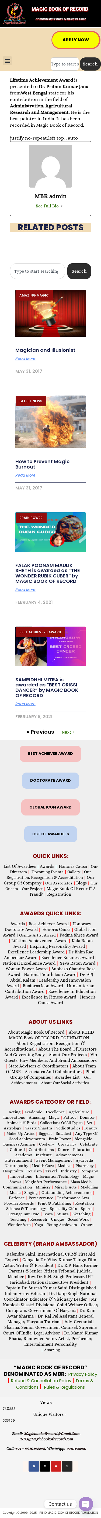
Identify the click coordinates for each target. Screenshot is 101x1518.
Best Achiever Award (49, 923)
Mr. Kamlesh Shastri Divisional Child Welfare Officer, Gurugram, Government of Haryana (50, 1305)
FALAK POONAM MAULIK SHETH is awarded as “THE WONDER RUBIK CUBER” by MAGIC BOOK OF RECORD (47, 573)
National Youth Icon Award (51, 974)
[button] (7, 60)
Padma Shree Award (79, 935)
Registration (59, 894)
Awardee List (69, 1077)
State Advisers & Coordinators (40, 1066)
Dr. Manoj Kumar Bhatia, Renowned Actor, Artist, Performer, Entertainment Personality (53, 1338)
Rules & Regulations (64, 1387)
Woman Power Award (27, 968)
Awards (47, 866)
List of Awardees (20, 866)
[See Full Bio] (62, 206)
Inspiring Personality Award (57, 946)
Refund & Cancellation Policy (41, 1381)
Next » (68, 732)
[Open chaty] (86, 1504)
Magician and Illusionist (45, 350)
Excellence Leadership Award (36, 951)
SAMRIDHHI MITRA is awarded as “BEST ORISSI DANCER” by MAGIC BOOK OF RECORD (46, 687)
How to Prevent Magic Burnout (42, 464)
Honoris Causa (73, 866)
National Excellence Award (31, 963)
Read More (25, 358)
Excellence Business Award (67, 957)
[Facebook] (34, 1466)
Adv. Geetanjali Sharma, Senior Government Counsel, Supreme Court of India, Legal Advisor (50, 1327)
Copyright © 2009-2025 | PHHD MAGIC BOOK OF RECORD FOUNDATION (50, 1513)
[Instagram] (67, 1466)
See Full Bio (47, 206)
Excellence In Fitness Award (49, 997)
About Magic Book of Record (38, 1032)
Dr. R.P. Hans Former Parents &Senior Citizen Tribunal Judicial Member (53, 1271)
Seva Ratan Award (77, 963)
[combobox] (65, 64)
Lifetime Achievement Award (39, 940)
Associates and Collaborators (53, 1071)
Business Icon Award (43, 985)
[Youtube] (56, 1466)
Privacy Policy (82, 1374)
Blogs (81, 883)
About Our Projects (68, 1054)
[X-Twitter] (45, 1466)
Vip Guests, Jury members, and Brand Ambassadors (50, 1060)
